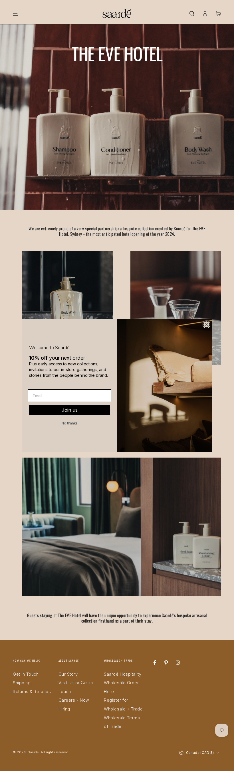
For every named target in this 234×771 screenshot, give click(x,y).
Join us (70, 410)
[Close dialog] (206, 324)
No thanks (69, 423)
